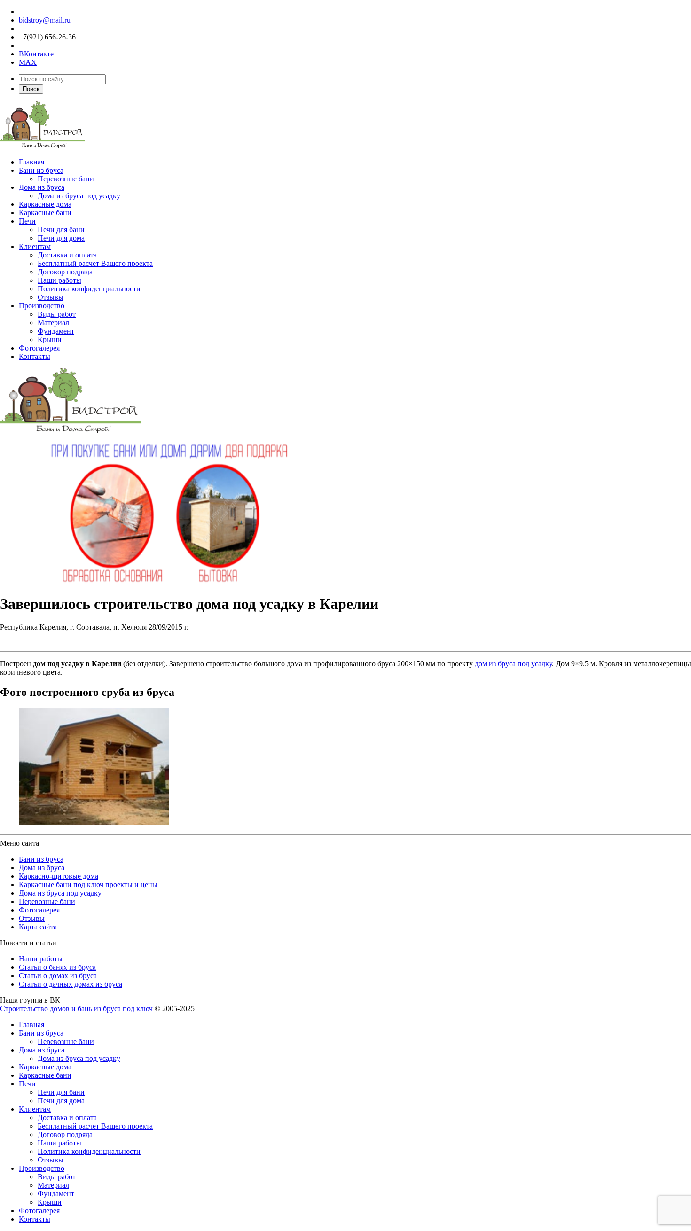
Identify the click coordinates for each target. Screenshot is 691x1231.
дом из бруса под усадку (513, 664)
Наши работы (59, 280)
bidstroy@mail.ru (45, 20)
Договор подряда (65, 272)
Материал (53, 323)
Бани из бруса (41, 170)
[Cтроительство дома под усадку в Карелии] (94, 822)
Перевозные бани (66, 179)
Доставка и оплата (67, 255)
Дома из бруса (41, 187)
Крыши (50, 339)
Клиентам (35, 246)
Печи (27, 221)
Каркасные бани (45, 213)
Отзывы (50, 297)
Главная (31, 162)
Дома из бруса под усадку (79, 196)
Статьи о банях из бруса (57, 967)
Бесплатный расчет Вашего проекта (95, 263)
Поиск (31, 89)
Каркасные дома (45, 204)
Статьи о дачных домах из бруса (70, 984)
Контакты (34, 356)
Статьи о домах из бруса (58, 976)
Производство (41, 306)
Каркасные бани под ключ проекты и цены (88, 884)
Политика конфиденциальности (89, 289)
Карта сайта (38, 927)
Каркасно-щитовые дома (58, 876)
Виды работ (57, 314)
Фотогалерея (39, 348)
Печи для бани (61, 230)
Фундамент (56, 331)
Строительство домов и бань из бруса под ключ (76, 1009)
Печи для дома (61, 238)
